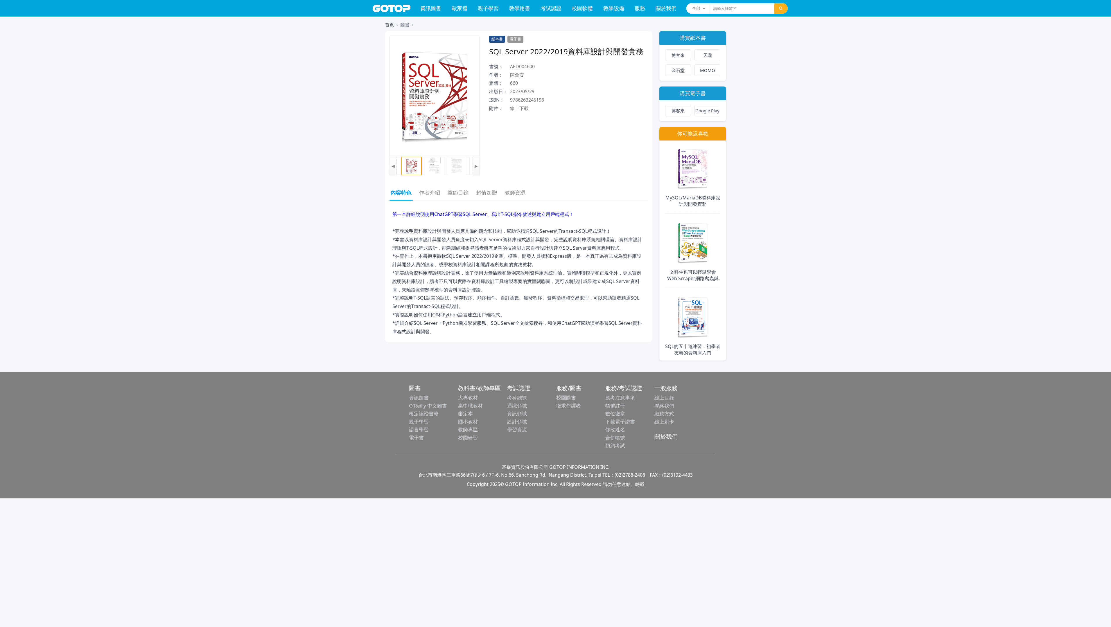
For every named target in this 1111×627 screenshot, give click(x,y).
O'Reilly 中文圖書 (428, 405)
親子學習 (488, 8)
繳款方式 (664, 413)
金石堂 (678, 70)
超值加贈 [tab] (486, 192)
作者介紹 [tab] (429, 192)
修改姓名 (615, 429)
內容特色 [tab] (401, 192)
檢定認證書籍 (424, 413)
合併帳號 (615, 437)
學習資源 (517, 429)
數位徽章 (615, 413)
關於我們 (666, 8)
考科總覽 (517, 397)
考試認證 (551, 8)
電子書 (416, 437)
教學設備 (613, 8)
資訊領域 (517, 413)
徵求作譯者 (568, 405)
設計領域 (517, 421)
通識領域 (517, 405)
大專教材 (468, 397)
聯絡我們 (664, 405)
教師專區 (468, 429)
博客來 (678, 55)
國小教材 (468, 421)
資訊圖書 (430, 8)
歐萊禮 (459, 8)
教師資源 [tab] (515, 192)
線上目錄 (664, 397)
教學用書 (519, 8)
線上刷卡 (664, 421)
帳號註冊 (615, 405)
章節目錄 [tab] (458, 192)
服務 (640, 8)
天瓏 (707, 55)
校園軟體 (582, 8)
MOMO (707, 70)
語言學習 (419, 429)
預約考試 (615, 445)
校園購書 (566, 397)
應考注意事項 (620, 397)
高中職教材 (470, 405)
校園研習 (468, 437)
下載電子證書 (620, 421)
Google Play (707, 110)
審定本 (465, 413)
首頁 (389, 24)
